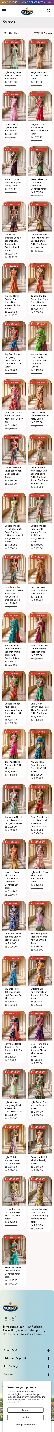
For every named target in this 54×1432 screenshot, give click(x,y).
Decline (25, 1417)
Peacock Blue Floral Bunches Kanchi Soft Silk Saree (38, 766)
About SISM (11, 1350)
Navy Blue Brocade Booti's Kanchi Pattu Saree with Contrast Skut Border (13, 242)
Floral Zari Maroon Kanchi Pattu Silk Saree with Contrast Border (40, 822)
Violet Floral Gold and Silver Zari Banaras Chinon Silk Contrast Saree (39, 1050)
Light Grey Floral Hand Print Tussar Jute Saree (14, 75)
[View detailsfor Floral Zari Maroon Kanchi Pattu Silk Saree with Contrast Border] (40, 799)
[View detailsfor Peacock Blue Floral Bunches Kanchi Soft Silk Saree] (40, 744)
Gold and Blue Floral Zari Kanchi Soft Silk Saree (39, 590)
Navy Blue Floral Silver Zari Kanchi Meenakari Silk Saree (13, 472)
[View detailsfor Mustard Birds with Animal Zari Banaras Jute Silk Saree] (40, 971)
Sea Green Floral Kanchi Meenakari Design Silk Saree (14, 820)
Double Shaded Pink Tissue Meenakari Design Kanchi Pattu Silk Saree (14, 710)
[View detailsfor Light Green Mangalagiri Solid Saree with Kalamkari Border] (14, 1084)
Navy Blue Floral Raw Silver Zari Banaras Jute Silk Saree (13, 1048)
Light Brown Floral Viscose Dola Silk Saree (39, 1105)
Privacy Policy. (15, 1402)
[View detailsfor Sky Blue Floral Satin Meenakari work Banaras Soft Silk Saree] (14, 971)
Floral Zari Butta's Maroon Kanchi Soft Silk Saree (39, 648)
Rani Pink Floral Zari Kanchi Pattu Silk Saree (13, 765)
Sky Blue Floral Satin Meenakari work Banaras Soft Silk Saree (14, 993)
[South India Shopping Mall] (27, 10)
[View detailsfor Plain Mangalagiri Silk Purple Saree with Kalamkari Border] (40, 916)
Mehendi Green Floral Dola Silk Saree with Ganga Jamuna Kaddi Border (40, 1215)
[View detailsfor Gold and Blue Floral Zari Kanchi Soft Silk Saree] (40, 569)
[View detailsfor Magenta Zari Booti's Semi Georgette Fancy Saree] (40, 106)
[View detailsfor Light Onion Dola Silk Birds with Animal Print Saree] (40, 854)
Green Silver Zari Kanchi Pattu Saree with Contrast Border (39, 184)
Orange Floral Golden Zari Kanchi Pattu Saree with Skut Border (13, 302)
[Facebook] (6, 1318)
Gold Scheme (9, 2)
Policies (8, 1374)
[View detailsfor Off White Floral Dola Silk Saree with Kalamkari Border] (14, 1191)
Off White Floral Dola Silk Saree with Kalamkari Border (13, 1214)
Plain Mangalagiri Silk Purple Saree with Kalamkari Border (39, 938)
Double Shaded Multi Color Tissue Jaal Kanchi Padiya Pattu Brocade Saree (14, 593)
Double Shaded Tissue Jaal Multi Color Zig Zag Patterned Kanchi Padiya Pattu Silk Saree (14, 533)
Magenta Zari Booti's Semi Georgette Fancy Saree (39, 129)
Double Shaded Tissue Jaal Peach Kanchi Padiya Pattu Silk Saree (40, 300)
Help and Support (15, 1358)
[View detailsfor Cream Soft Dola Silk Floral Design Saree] (40, 1139)
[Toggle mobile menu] (11, 10)
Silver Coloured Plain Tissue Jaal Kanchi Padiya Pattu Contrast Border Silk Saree (39, 474)
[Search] (49, 11)
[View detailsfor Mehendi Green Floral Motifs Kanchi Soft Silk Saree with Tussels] (40, 336)
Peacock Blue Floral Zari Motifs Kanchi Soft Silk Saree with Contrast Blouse (13, 652)
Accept (25, 1410)
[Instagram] (13, 1318)
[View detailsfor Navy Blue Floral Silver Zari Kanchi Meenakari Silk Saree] (14, 449)
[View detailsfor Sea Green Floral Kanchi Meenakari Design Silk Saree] (14, 799)
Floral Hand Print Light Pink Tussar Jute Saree (13, 127)
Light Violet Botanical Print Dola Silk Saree (12, 1160)
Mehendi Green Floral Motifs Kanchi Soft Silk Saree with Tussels (39, 360)
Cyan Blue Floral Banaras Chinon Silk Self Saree (13, 936)
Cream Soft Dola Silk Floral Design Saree (39, 1160)
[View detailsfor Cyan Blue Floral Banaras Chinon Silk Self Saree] (14, 916)
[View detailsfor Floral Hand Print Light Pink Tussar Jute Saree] (14, 106)
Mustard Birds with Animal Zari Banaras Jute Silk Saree (39, 993)
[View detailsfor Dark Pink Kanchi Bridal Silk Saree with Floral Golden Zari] (14, 394)
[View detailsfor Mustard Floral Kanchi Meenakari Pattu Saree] (40, 394)
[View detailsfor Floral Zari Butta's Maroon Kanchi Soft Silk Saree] (40, 627)
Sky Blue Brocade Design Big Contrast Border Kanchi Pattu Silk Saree (13, 360)
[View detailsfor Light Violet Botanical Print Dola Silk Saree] (14, 1139)
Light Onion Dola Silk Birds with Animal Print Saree (39, 877)
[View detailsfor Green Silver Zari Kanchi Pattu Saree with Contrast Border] (40, 161)
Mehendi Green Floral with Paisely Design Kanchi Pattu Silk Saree (40, 239)
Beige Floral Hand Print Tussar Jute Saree (39, 75)
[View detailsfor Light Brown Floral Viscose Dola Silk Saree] (40, 1084)
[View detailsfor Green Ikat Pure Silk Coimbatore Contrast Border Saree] (14, 1250)
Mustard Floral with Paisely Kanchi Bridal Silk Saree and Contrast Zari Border (13, 880)
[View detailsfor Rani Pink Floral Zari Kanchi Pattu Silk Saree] (14, 744)
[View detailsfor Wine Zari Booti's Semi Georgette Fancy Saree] (14, 161)
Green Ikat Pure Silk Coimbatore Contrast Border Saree (13, 1272)
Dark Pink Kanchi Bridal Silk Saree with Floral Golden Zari (14, 417)
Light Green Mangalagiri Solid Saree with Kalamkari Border (13, 1107)
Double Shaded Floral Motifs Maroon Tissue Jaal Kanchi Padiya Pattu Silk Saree (39, 533)
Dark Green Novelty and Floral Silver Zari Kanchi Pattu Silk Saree (40, 708)
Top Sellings (11, 1366)
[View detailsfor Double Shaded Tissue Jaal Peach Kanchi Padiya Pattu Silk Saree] (40, 278)
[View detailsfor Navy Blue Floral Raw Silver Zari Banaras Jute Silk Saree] (14, 1026)
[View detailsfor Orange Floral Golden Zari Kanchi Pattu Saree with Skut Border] (14, 278)
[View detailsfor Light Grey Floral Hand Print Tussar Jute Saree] (14, 54)
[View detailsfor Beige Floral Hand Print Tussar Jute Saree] (40, 54)
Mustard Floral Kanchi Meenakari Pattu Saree (40, 415)
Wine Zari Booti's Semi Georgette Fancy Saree (13, 182)
